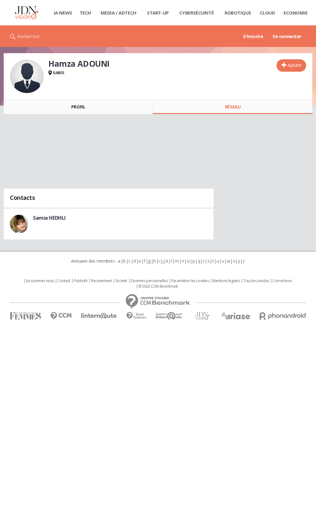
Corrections (282, 281)
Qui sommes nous (39, 281)
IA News (63, 13)
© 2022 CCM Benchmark (158, 286)
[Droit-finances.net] (136, 316)
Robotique (238, 13)
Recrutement (101, 281)
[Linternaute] (99, 316)
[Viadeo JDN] (202, 316)
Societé (121, 281)
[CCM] (61, 316)
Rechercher (28, 36)
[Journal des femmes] (25, 316)
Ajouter (294, 65)
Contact (63, 281)
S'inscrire (253, 36)
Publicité (80, 281)
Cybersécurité (196, 13)
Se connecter (286, 36)
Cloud (267, 13)
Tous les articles (256, 281)
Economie (296, 13)
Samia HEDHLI (49, 217)
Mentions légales (225, 281)
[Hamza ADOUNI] (27, 76)
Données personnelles (149, 281)
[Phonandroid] (283, 316)
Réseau (232, 107)
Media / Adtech (118, 13)
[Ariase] (236, 315)
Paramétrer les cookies (190, 281)
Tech (85, 13)
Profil (78, 107)
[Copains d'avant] (169, 316)
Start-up (158, 13)
